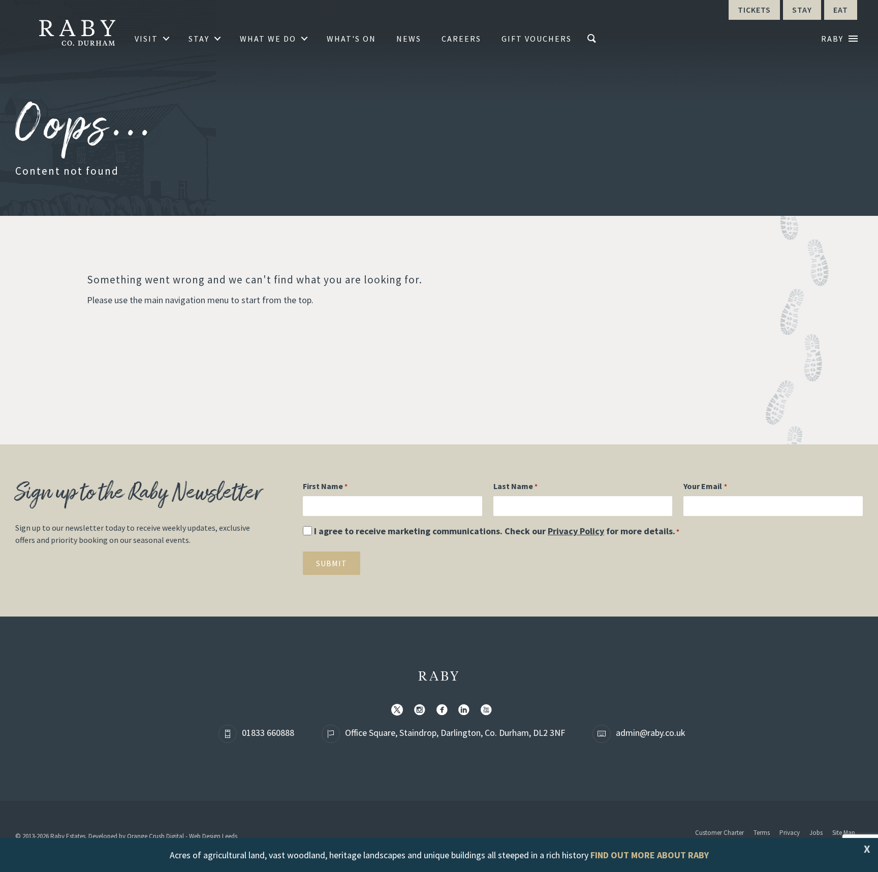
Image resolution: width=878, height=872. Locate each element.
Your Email (705, 486)
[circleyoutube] (488, 710)
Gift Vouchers (536, 39)
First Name (325, 486)
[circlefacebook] (444, 710)
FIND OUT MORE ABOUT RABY (649, 855)
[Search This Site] (593, 38)
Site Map (843, 832)
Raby (439, 677)
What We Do (268, 39)
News (408, 39)
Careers (461, 39)
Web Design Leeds (213, 836)
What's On (351, 39)
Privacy (789, 832)
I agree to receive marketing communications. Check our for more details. (496, 531)
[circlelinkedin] (466, 710)
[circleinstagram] (421, 710)
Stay (199, 39)
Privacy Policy (576, 531)
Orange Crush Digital (155, 836)
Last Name (515, 486)
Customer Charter (719, 832)
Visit (146, 39)
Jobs (816, 832)
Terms (762, 832)
